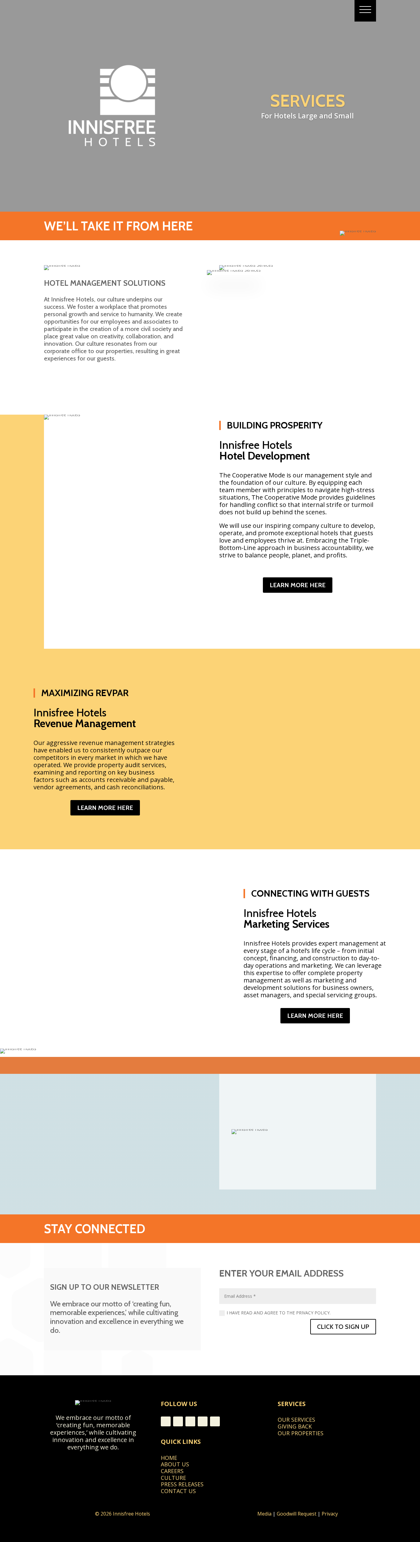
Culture (173, 1477)
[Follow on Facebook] (166, 1421)
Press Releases (182, 1484)
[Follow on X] (215, 1421)
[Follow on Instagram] (190, 1421)
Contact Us (178, 1491)
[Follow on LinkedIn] (203, 1421)
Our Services (296, 1419)
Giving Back (295, 1426)
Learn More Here (298, 585)
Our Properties (300, 1433)
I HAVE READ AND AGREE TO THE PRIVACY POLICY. (279, 1313)
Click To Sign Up (343, 1326)
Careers (172, 1471)
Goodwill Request (296, 1513)
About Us (175, 1464)
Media (264, 1513)
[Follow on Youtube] (178, 1421)
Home (169, 1457)
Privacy (330, 1513)
